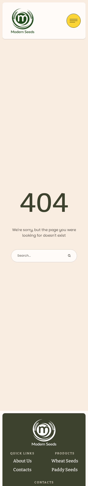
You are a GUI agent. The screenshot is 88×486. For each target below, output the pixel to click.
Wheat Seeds (64, 461)
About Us (22, 461)
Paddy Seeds (65, 469)
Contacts (22, 469)
